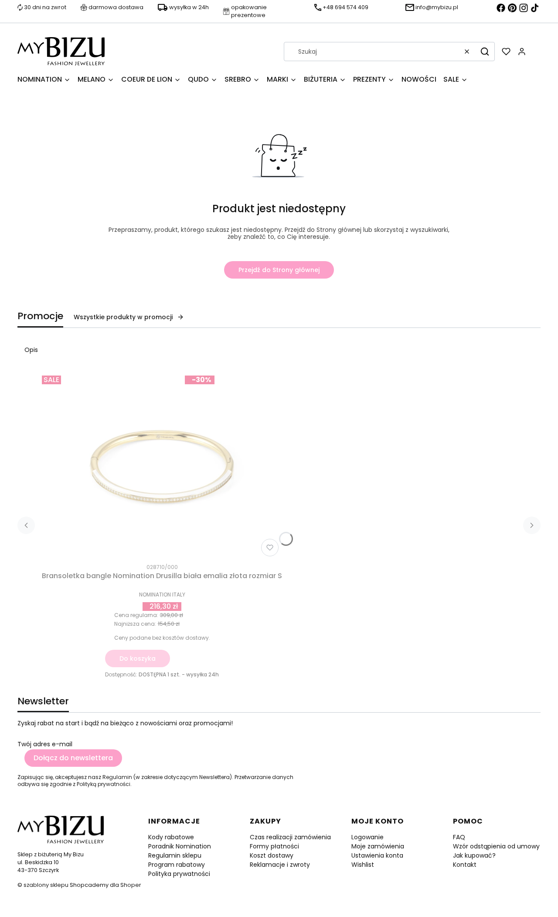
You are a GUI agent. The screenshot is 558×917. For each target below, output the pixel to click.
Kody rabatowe (171, 837)
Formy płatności (274, 846)
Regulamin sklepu (174, 855)
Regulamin (117, 777)
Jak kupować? (474, 855)
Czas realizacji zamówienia (290, 837)
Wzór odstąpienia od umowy (496, 846)
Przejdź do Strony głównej (279, 269)
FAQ (459, 837)
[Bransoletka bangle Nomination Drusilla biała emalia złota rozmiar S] (162, 466)
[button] (485, 51)
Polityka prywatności (179, 873)
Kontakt (464, 864)
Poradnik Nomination (179, 846)
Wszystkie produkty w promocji (123, 317)
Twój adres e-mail (44, 744)
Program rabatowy (176, 864)
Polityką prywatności (103, 784)
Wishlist (362, 864)
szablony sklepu (46, 885)
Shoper (130, 885)
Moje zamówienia (377, 846)
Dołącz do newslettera (73, 758)
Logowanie (367, 837)
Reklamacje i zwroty (280, 864)
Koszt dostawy (271, 855)
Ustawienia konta (377, 855)
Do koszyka (137, 658)
